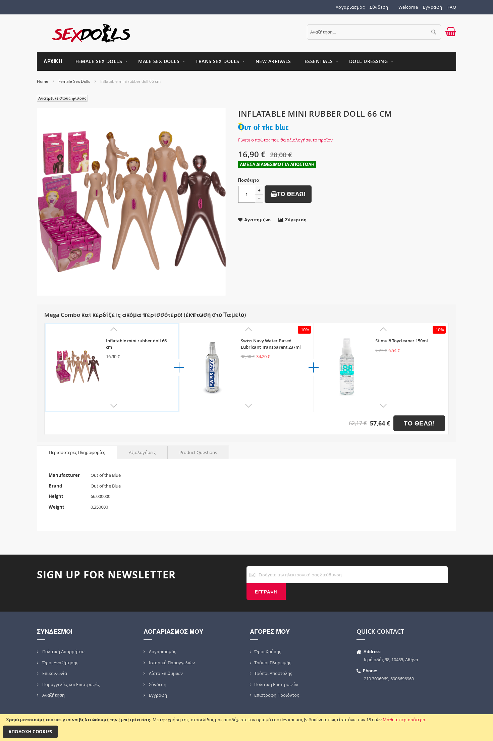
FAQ (451, 7)
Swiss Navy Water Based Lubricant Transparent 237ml (271, 344)
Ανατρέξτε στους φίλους (62, 98)
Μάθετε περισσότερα (404, 720)
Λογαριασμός (350, 7)
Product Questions (198, 452)
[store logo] (91, 33)
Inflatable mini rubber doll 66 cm (136, 344)
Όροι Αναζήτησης (59, 663)
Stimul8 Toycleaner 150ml (401, 341)
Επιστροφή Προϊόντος (276, 695)
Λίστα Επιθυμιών (165, 673)
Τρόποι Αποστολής (273, 673)
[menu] (246, 61)
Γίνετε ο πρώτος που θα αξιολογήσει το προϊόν (285, 140)
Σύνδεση (379, 7)
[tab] (77, 452)
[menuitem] (100, 61)
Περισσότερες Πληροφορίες (77, 452)
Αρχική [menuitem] (53, 61)
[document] (246, 727)
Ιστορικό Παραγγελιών (171, 663)
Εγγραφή (432, 7)
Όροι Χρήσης (267, 651)
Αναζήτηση (53, 695)
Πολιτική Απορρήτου (63, 651)
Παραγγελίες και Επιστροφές (70, 684)
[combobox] (374, 32)
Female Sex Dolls (74, 81)
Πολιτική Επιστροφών (276, 684)
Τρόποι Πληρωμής (272, 663)
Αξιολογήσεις (142, 452)
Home (42, 81)
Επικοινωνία (54, 673)
